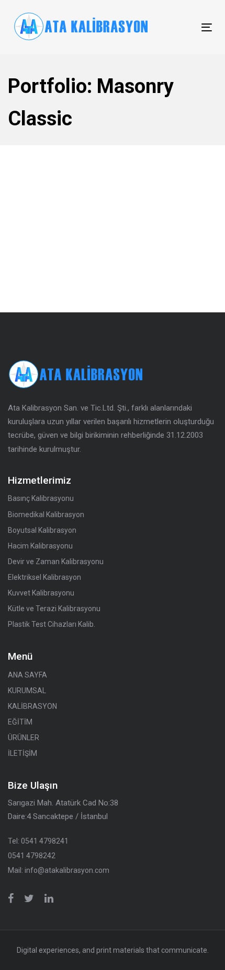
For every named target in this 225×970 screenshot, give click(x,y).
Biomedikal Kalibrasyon (46, 514)
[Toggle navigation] (178, 27)
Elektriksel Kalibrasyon (44, 577)
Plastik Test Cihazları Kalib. (51, 624)
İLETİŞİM (22, 753)
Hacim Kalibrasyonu (40, 546)
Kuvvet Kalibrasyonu (41, 593)
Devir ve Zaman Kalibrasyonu (56, 561)
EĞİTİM (20, 722)
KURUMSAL (27, 690)
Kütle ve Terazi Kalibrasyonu (54, 608)
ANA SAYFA (27, 675)
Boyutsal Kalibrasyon (42, 530)
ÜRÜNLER (23, 737)
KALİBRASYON (32, 706)
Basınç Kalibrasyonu (41, 498)
